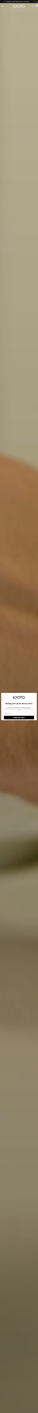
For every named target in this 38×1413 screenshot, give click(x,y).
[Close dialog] (35, 694)
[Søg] (32, 6)
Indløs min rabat (19, 717)
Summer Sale (22, 1)
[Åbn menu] (2, 6)
